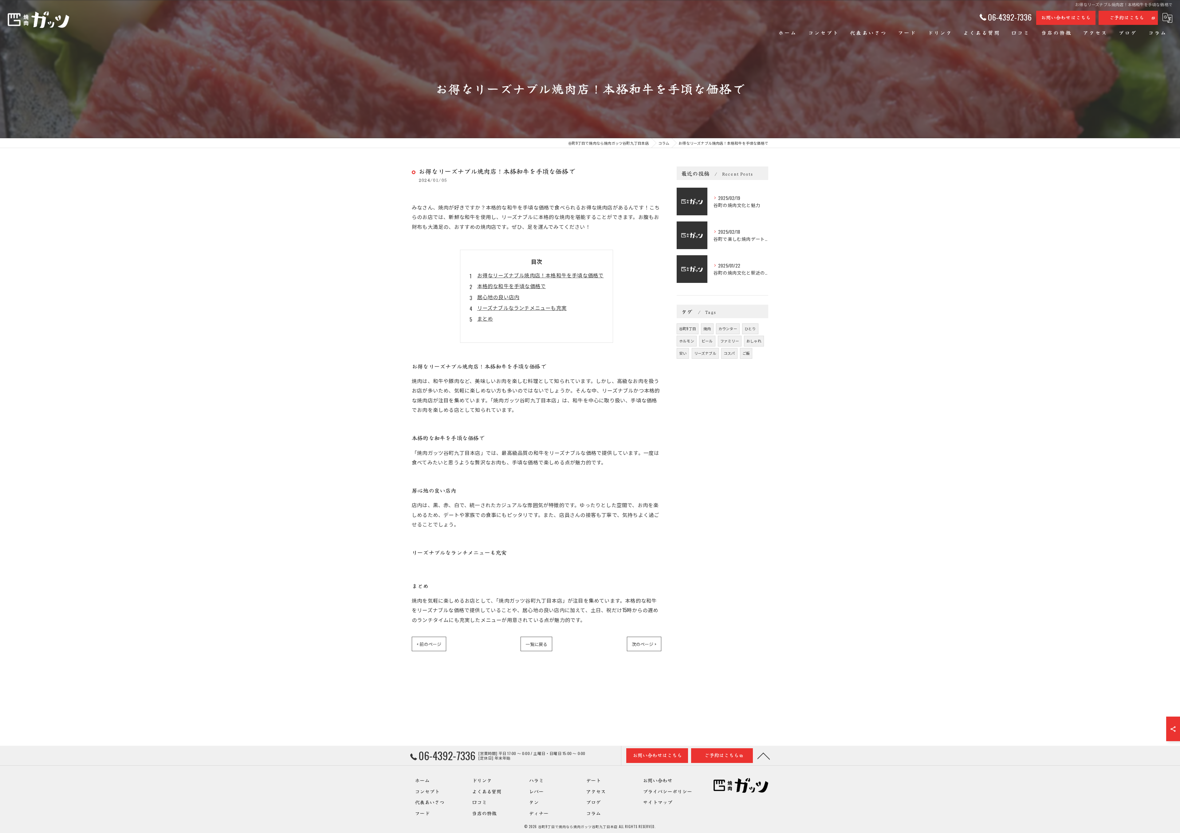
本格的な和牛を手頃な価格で (511, 286)
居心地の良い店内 (498, 297)
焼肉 (707, 328)
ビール (707, 340)
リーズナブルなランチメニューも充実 (522, 307)
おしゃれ (753, 340)
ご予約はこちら (1126, 17)
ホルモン (686, 340)
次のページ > (644, 644)
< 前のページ (429, 644)
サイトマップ (657, 802)
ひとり (750, 328)
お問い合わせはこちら (1066, 17)
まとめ (485, 318)
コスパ (729, 353)
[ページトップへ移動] (763, 755)
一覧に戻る (536, 644)
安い (682, 353)
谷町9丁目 (687, 328)
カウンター (727, 328)
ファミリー (729, 340)
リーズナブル (705, 353)
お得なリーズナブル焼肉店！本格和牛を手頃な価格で (540, 275)
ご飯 (746, 353)
